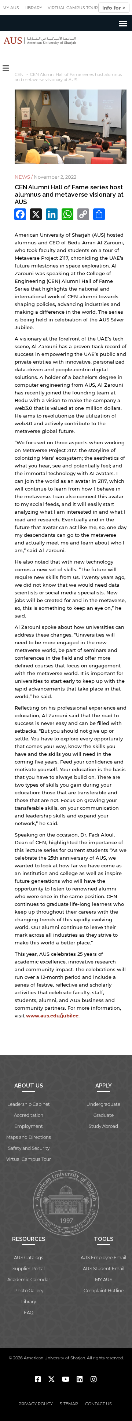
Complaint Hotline (104, 1290)
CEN (19, 74)
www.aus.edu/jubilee (52, 1016)
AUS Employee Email (103, 1257)
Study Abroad (103, 1126)
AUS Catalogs (28, 1257)
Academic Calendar (28, 1279)
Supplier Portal (28, 1268)
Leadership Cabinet (28, 1104)
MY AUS (11, 7)
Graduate (104, 1115)
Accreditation (28, 1115)
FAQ (28, 1312)
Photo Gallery (28, 1290)
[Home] (38, 40)
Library (33, 7)
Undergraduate (103, 1104)
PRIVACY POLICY (35, 1403)
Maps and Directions (28, 1137)
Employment (28, 1126)
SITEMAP (69, 1403)
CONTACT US (98, 1403)
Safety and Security (29, 1148)
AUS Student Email (103, 1268)
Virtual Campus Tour (73, 7)
